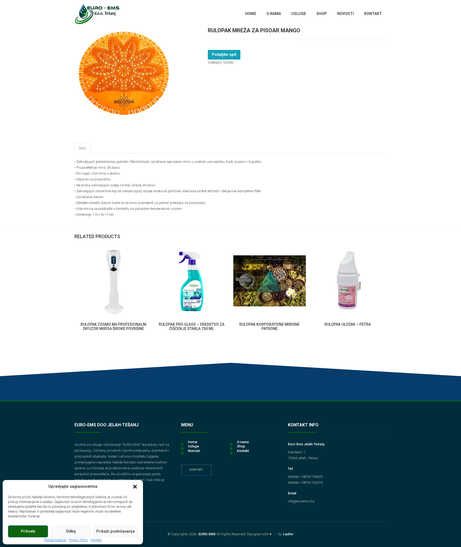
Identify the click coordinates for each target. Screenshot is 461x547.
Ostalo (228, 62)
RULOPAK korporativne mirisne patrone (269, 326)
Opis (82, 148)
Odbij (71, 531)
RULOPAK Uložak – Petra (347, 324)
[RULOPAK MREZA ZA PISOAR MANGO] (123, 73)
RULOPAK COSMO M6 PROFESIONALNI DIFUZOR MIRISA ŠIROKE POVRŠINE (113, 326)
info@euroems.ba (301, 501)
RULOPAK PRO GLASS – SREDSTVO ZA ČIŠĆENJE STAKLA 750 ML (191, 326)
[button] (135, 486)
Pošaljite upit (224, 54)
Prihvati (28, 531)
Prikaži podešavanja (115, 531)
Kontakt (196, 469)
